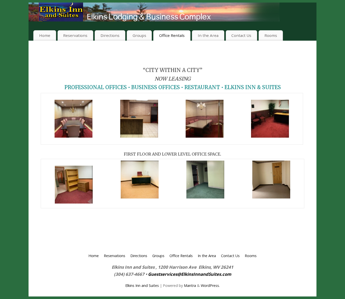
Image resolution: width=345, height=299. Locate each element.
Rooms (270, 35)
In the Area (208, 35)
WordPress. (210, 285)
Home (44, 35)
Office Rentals (172, 35)
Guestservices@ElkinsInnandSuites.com (189, 274)
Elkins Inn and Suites (142, 285)
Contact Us (241, 35)
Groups (139, 35)
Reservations (75, 35)
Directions (110, 35)
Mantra (190, 285)
